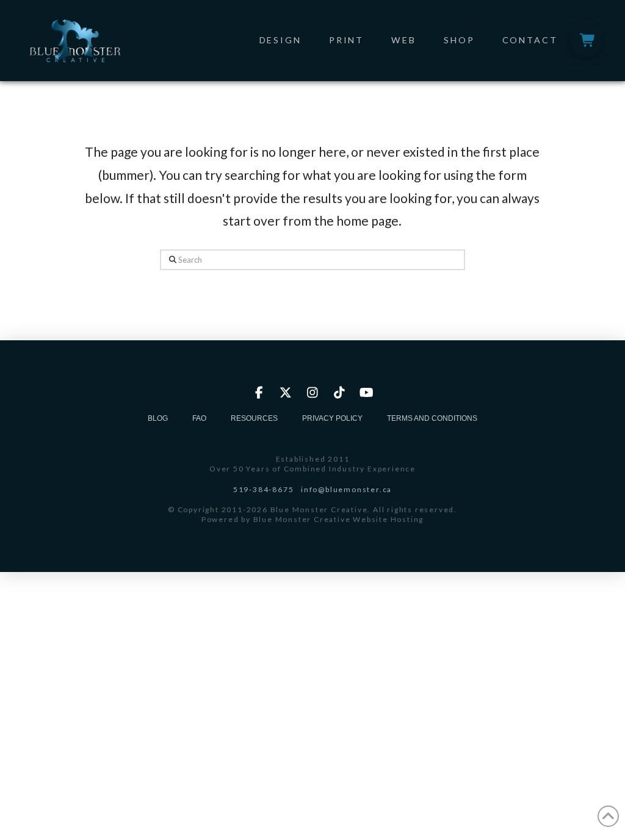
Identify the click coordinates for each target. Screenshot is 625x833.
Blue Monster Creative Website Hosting (338, 519)
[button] (586, 40)
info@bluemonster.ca (346, 489)
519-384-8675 (263, 489)
